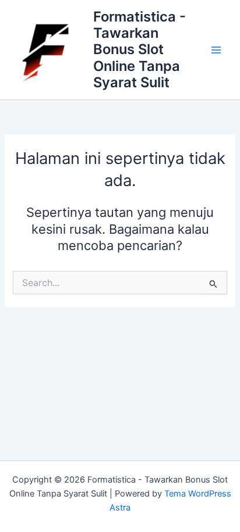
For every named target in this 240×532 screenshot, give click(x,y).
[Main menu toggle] (216, 50)
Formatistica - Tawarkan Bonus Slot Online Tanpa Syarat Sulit (139, 49)
